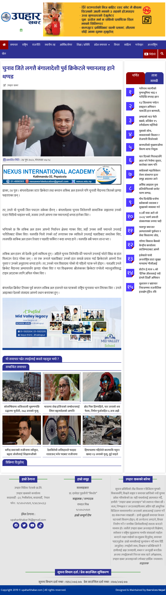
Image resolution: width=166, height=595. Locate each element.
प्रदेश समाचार (100, 45)
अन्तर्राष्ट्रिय (152, 45)
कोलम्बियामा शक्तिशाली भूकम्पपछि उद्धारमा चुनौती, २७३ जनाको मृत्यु (21, 409)
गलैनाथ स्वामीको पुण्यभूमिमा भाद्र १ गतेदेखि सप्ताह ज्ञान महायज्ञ (149, 94)
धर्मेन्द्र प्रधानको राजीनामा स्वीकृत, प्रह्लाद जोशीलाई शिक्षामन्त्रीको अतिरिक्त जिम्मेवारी (21, 452)
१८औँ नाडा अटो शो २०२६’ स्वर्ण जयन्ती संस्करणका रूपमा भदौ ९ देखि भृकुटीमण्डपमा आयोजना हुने (150, 221)
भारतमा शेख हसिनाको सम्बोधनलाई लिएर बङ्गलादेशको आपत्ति (62, 409)
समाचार (14, 45)
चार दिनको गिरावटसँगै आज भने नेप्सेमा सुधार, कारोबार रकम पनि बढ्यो (150, 162)
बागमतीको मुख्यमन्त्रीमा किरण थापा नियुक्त (151, 147)
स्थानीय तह (50, 45)
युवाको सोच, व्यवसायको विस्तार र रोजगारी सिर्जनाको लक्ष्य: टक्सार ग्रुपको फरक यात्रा (149, 139)
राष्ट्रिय (25, 45)
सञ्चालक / (78, 499)
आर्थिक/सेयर (66, 45)
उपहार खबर (12, 85)
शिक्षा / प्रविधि (83, 45)
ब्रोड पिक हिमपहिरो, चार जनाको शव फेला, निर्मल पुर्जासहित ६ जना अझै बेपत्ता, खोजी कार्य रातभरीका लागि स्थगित (102, 409)
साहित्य (127, 45)
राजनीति (36, 45)
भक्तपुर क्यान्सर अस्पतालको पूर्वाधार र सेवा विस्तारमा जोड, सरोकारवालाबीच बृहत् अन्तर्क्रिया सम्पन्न (150, 235)
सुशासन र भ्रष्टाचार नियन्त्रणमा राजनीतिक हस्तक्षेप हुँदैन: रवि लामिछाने (150, 289)
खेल (4, 53)
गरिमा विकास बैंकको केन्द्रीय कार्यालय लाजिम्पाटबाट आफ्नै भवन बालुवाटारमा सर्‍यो (150, 247)
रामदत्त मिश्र (83, 504)
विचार (117, 45)
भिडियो (152, 54)
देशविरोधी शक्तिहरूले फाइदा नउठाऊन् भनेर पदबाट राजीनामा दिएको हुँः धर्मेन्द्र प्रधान (61, 452)
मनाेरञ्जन (139, 45)
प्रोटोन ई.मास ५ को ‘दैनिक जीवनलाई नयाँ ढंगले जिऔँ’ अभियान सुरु (149, 275)
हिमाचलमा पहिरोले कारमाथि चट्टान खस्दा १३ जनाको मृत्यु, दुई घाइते (102, 452)
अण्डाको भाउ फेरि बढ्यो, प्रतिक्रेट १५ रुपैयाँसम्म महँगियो (148, 121)
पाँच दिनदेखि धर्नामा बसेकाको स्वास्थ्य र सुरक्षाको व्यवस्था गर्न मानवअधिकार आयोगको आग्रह (149, 207)
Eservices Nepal (156, 590)
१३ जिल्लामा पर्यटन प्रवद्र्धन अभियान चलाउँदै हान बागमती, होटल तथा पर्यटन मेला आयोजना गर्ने (150, 111)
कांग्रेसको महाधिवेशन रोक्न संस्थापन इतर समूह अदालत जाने (149, 174)
